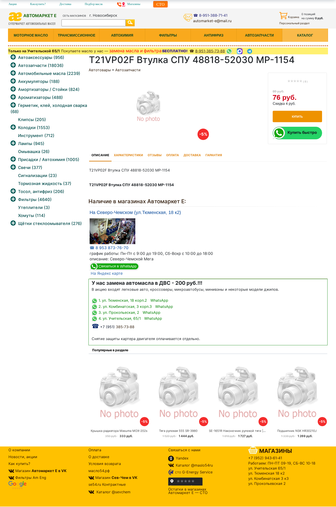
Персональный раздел (294, 23)
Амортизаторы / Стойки (49, 89)
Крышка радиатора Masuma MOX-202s (119, 431)
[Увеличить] (112, 231)
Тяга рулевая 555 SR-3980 (178, 431)
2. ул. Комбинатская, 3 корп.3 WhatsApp (135, 306)
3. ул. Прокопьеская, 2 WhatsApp (128, 312)
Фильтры (35, 199)
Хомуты (31, 215)
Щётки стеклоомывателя (50, 223)
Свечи (30, 167)
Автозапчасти (41, 65)
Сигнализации (37, 175)
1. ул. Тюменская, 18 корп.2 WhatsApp (132, 300)
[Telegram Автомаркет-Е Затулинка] (250, 51)
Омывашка (34, 151)
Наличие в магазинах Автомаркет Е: (137, 201)
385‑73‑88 (113, 327)
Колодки (34, 127)
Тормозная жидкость (44, 183)
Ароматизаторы (40, 97)
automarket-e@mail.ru (212, 20)
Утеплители (34, 207)
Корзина (293, 17)
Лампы (31, 143)
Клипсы (32, 119)
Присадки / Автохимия (48, 159)
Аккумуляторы (39, 81)
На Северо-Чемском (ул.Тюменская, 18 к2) (135, 212)
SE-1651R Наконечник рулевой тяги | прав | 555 (244, 431)
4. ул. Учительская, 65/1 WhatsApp (129, 318)
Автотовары (100, 70)
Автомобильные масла (49, 73)
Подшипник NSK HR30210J (297, 431)
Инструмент (36, 135)
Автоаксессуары (41, 57)
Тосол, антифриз (41, 191)
